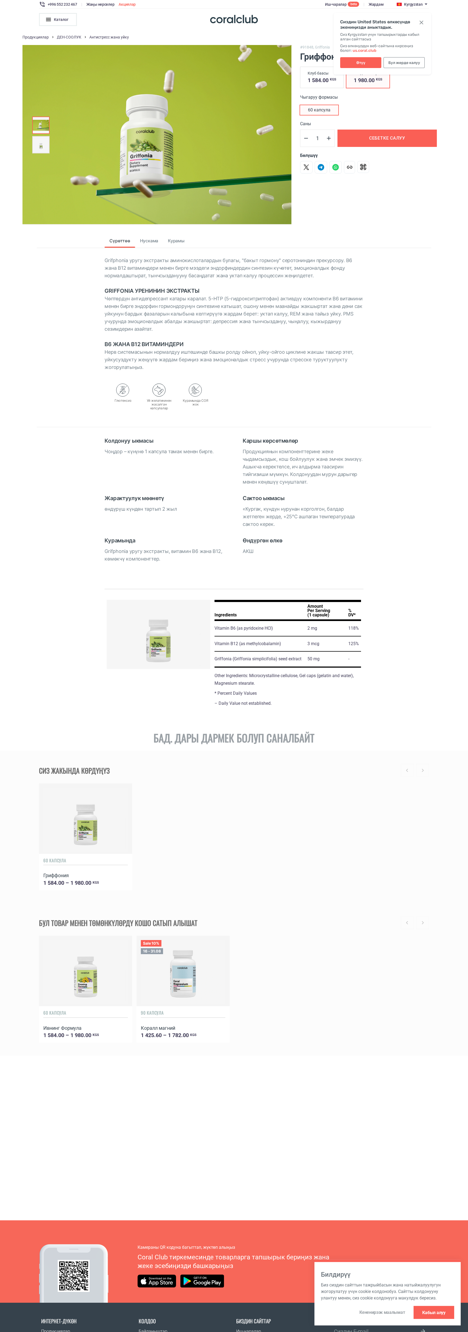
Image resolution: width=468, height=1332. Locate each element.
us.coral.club (364, 50)
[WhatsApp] (335, 167)
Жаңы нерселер (100, 4)
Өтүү (360, 62)
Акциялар (127, 4)
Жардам (376, 4)
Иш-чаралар (335, 4)
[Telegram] (321, 167)
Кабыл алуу (434, 1312)
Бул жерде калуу (404, 62)
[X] (306, 167)
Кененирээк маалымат (382, 1312)
